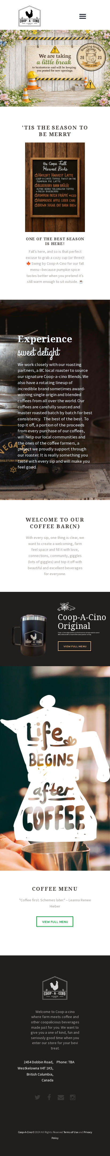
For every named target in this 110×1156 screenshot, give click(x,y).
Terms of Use (71, 1132)
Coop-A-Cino (25, 1132)
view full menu (75, 646)
